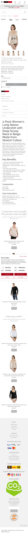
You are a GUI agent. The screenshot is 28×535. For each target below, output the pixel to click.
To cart (17, 84)
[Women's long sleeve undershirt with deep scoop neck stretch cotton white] (14, 332)
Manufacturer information (8, 112)
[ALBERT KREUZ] (8, 2)
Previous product (10, 20)
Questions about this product (7, 100)
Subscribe (14, 511)
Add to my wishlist (5, 98)
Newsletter (14, 437)
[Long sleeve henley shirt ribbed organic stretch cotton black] (14, 291)
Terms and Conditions (14, 458)
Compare (3, 94)
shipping (25, 525)
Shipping (14, 426)
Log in (15, 3)
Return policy (14, 424)
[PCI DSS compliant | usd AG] (14, 517)
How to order (14, 427)
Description (4, 106)
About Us (14, 455)
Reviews (4, 115)
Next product (24, 19)
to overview (3, 19)
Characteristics (5, 109)
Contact (14, 429)
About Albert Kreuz (14, 435)
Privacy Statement (14, 459)
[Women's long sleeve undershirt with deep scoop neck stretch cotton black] (14, 394)
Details (14, 247)
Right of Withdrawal (14, 456)
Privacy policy (23, 256)
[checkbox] (2, 267)
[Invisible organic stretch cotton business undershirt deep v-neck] (14, 230)
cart (24, 3)
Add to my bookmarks (6, 96)
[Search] (25, 12)
